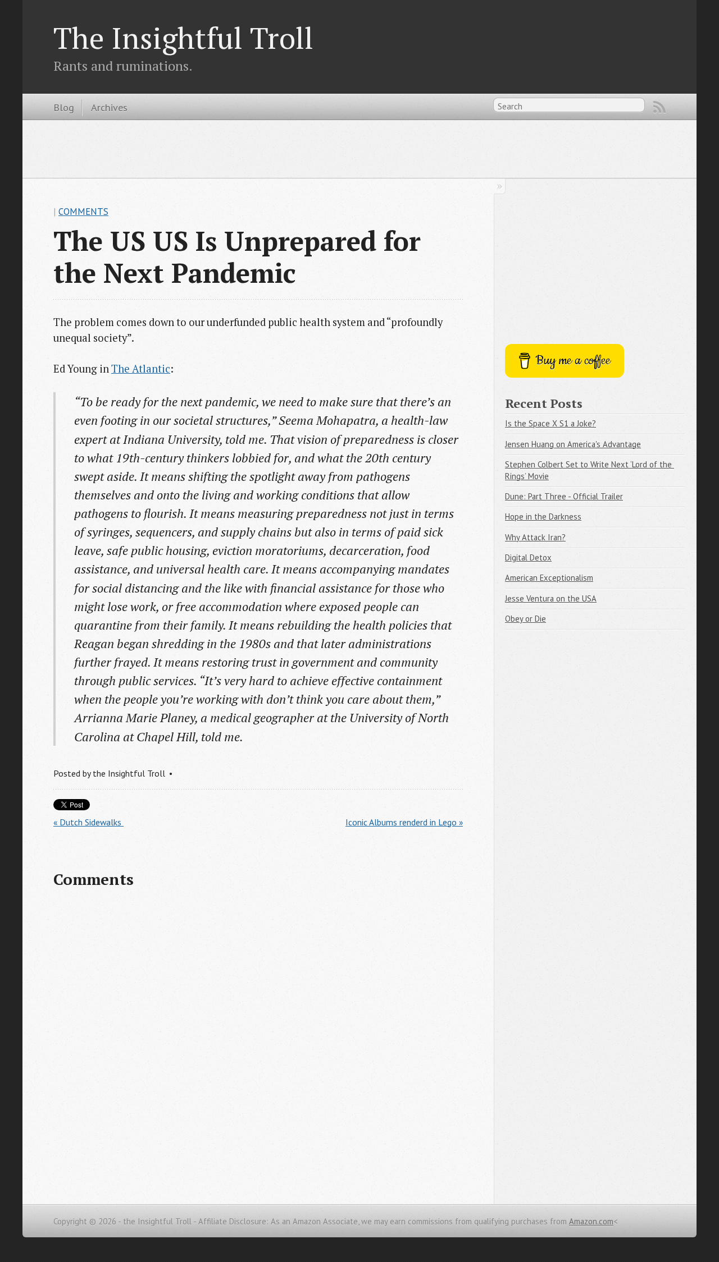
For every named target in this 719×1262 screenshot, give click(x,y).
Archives (109, 107)
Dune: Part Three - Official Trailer (564, 496)
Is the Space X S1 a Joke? (550, 423)
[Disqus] (258, 1044)
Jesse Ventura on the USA (551, 598)
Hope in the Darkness (543, 516)
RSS (659, 107)
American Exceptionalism (549, 577)
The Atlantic (140, 368)
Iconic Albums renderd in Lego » (404, 822)
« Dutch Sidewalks (88, 822)
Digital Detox (528, 557)
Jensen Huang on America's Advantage (573, 444)
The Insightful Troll (183, 37)
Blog (63, 107)
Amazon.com (591, 1221)
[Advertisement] (359, 148)
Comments (83, 211)
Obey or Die (525, 618)
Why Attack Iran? (535, 537)
